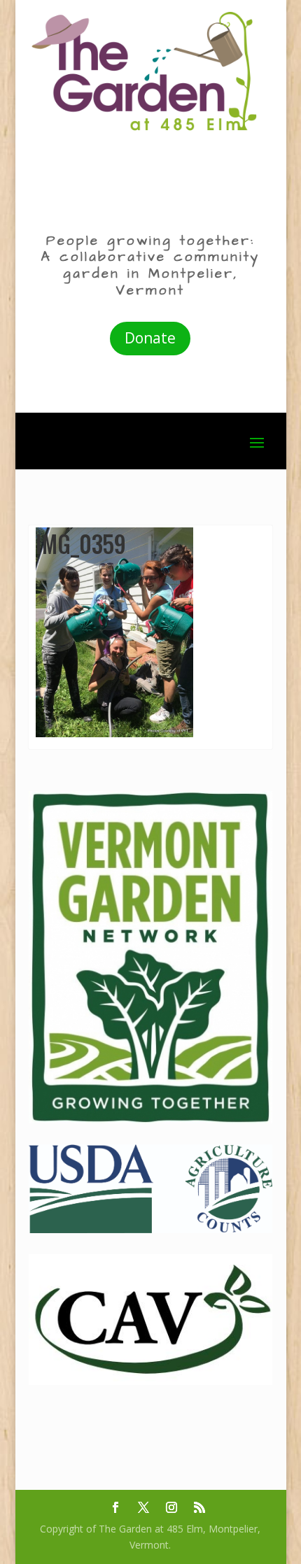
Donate (150, 338)
